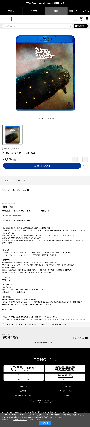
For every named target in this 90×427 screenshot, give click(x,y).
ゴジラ (33, 11)
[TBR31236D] (12, 135)
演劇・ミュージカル (79, 11)
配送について (21, 190)
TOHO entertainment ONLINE (45, 3)
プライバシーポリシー (67, 391)
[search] (70, 26)
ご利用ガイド (23, 386)
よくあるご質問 (67, 386)
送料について (7, 190)
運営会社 (67, 395)
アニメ (11, 11)
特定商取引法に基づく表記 (23, 395)
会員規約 (23, 391)
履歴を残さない (78, 338)
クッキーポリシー (20, 419)
